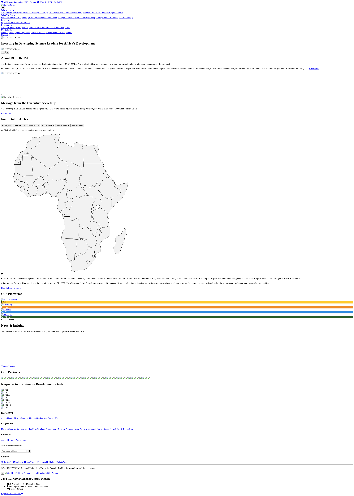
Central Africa (19, 125)
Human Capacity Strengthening (15, 17)
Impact (4, 20)
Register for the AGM (11, 493)
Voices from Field (22, 22)
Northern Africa (48, 125)
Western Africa (77, 125)
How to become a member (12, 288)
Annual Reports (8, 27)
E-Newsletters (51, 32)
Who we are (6, 10)
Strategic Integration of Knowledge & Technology (111, 17)
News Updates (7, 32)
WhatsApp (62, 462)
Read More (314, 68)
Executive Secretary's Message (34, 12)
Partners (105, 12)
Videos (69, 32)
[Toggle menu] (3, 7)
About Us (5, 12)
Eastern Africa (33, 125)
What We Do (7, 15)
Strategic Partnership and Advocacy (73, 17)
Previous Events (38, 32)
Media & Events (8, 30)
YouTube (30, 462)
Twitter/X (7, 462)
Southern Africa (62, 125)
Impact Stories (7, 22)
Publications (34, 27)
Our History (15, 12)
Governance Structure (58, 12)
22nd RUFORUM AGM (51, 2)
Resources (6, 25)
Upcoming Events (22, 32)
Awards (61, 32)
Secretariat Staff (75, 12)
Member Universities (92, 12)
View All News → (9, 366)
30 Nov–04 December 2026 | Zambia (20, 2)
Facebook (41, 462)
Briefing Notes (21, 27)
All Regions (6, 125)
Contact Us (6, 35)
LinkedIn (19, 462)
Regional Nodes (116, 12)
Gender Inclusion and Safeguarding (55, 27)
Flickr (51, 462)
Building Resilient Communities (43, 17)
